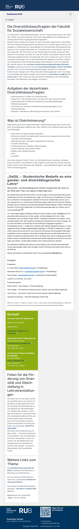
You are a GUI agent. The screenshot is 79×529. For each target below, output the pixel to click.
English (11, 20)
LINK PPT (28, 426)
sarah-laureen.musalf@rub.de (19, 343)
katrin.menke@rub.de (15, 361)
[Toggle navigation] (70, 14)
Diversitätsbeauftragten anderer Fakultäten (55, 67)
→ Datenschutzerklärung (49, 523)
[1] (8, 303)
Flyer (10, 498)
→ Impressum (45, 521)
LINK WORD (11, 428)
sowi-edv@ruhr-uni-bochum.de (18, 521)
